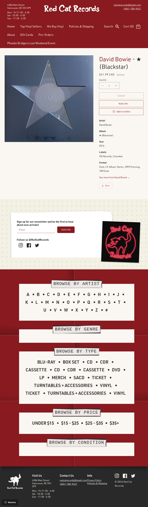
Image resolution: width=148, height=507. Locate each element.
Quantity (102, 80)
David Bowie (115, 59)
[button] (113, 27)
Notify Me (123, 103)
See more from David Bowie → (114, 177)
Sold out (121, 95)
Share (107, 185)
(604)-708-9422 (132, 8)
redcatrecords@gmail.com (127, 4)
